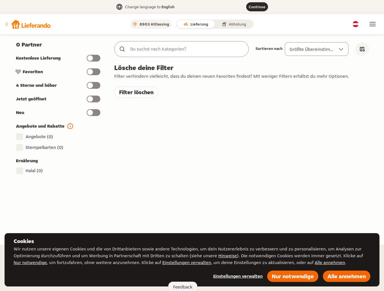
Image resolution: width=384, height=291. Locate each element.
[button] (28, 24)
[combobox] (187, 49)
